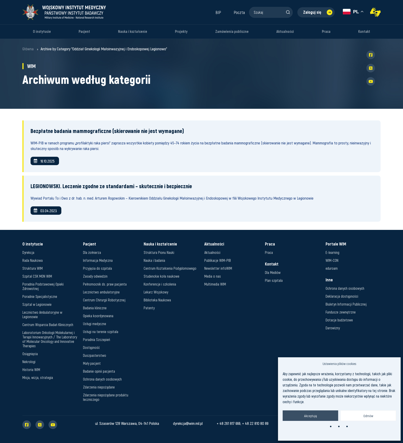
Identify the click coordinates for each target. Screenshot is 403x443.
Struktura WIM (32, 268)
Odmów (368, 416)
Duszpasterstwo (94, 355)
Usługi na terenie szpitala (100, 331)
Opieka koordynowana (98, 316)
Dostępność (91, 347)
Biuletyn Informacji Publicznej (346, 304)
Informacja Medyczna (98, 260)
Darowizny (333, 328)
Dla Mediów (273, 272)
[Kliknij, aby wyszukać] (287, 12)
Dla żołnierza (92, 252)
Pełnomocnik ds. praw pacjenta (105, 284)
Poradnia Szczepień (96, 339)
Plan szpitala (274, 280)
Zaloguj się (312, 12)
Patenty (149, 308)
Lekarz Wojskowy (156, 292)
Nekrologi (28, 361)
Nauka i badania (154, 260)
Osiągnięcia (30, 353)
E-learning (332, 252)
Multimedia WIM (215, 284)
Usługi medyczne (94, 323)
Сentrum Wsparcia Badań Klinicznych (47, 324)
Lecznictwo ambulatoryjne (101, 292)
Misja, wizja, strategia (37, 377)
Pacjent (84, 31)
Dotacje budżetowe (339, 320)
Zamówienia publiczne (232, 31)
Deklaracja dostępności (342, 296)
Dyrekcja (28, 252)
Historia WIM (31, 369)
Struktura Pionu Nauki (159, 252)
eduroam (332, 268)
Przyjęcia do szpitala (97, 268)
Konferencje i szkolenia (160, 284)
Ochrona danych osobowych (102, 379)
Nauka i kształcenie (132, 31)
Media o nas (212, 276)
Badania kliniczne (95, 308)
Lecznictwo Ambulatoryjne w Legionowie (42, 314)
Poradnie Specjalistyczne (39, 296)
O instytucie (42, 31)
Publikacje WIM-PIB (217, 260)
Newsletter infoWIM (218, 268)
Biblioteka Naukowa (157, 300)
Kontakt (364, 31)
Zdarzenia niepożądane (99, 387)
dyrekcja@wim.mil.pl (188, 423)
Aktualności (285, 31)
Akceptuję (310, 416)
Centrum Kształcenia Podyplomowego (170, 268)
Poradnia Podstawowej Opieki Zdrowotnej (43, 286)
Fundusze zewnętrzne (341, 312)
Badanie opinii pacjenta (99, 371)
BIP (218, 12)
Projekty (181, 31)
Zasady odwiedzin (95, 276)
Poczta (239, 12)
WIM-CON (332, 260)
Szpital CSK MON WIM (37, 276)
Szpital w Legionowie (37, 304)
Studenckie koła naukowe (161, 276)
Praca (326, 31)
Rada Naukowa (32, 260)
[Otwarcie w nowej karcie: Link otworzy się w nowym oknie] (375, 12)
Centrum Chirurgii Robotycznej (104, 300)
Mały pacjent (92, 363)
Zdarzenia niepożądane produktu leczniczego (105, 397)
